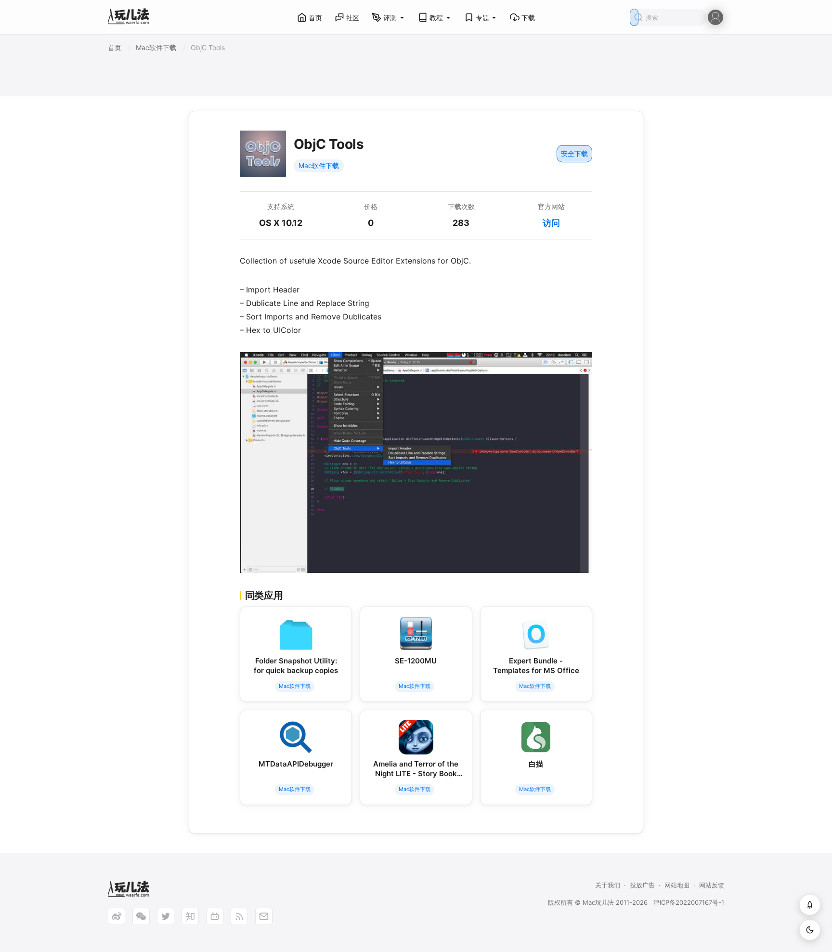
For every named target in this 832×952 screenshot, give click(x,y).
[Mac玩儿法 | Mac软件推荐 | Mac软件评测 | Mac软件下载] (131, 17)
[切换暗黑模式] (809, 929)
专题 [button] (482, 17)
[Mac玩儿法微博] (116, 916)
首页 (315, 17)
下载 (528, 17)
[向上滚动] (809, 904)
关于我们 (607, 885)
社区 (353, 17)
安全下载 (574, 153)
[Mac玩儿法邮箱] (264, 916)
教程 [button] (436, 17)
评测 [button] (390, 17)
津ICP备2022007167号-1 (688, 902)
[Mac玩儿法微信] (141, 916)
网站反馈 (711, 885)
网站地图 (676, 885)
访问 (551, 223)
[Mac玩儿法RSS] (239, 916)
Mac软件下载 (319, 165)
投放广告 (642, 885)
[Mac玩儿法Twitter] (165, 916)
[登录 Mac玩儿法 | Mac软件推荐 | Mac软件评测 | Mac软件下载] (715, 17)
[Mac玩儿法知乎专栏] (190, 916)
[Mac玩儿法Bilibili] (214, 916)
